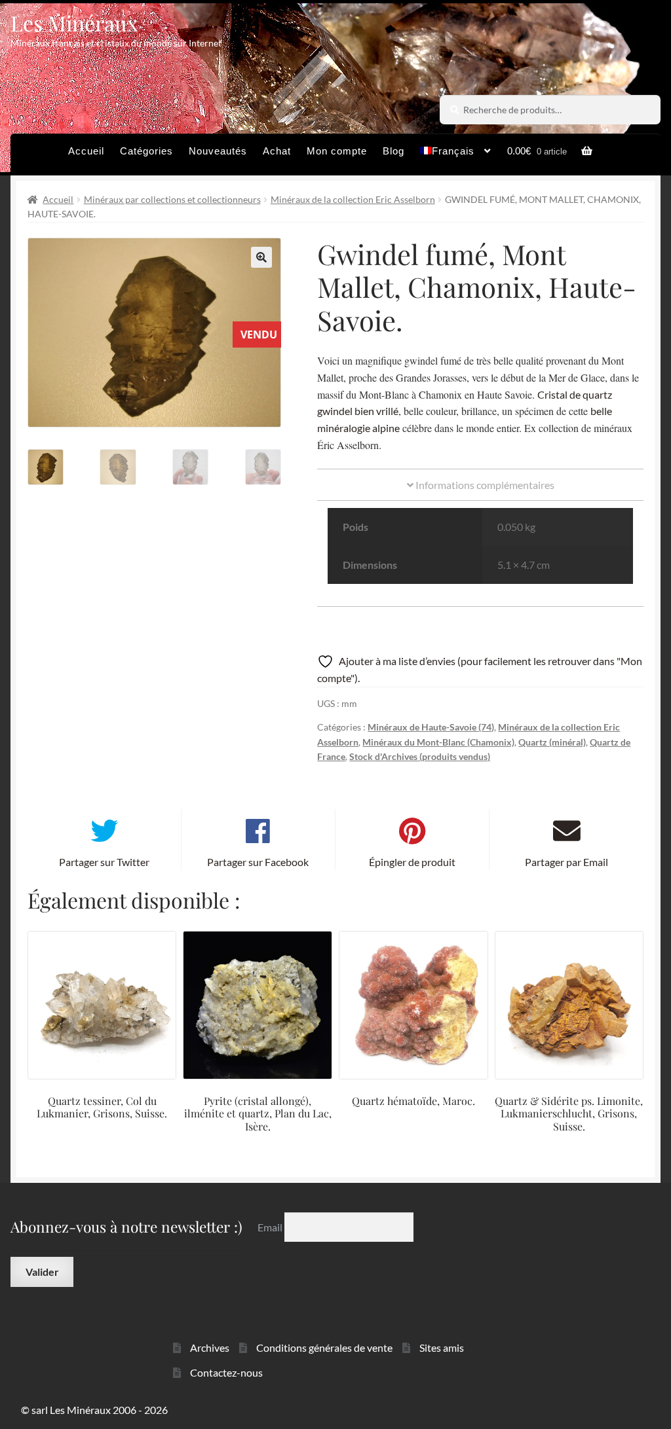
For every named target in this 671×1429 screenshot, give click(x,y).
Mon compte (337, 150)
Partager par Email (566, 862)
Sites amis (441, 1347)
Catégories (146, 150)
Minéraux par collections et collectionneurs (172, 199)
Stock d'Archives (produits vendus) (419, 756)
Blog (393, 150)
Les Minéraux (74, 23)
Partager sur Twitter (104, 862)
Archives (209, 1347)
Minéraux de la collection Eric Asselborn (353, 199)
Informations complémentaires (483, 485)
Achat (277, 150)
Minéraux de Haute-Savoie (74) (431, 727)
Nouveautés (218, 150)
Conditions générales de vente (324, 1347)
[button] (261, 257)
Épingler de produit (412, 862)
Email (271, 1227)
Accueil (86, 150)
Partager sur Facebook (258, 862)
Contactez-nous (226, 1372)
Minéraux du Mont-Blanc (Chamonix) (438, 742)
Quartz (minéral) (552, 742)
